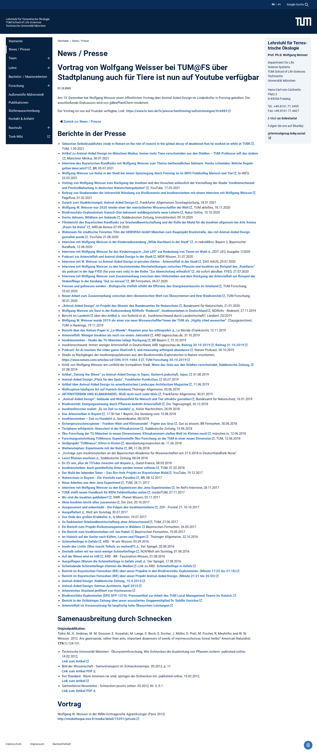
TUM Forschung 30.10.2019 (166, 360)
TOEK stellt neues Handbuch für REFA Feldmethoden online (104, 492)
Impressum (37, 744)
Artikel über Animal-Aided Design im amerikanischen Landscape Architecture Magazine (125, 384)
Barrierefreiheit (62, 744)
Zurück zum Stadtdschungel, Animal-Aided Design (98, 203)
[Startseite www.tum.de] (303, 21)
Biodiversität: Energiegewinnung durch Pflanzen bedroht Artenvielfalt (111, 404)
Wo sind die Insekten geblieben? (85, 497)
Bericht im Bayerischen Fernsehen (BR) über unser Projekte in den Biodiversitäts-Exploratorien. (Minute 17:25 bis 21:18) (149, 571)
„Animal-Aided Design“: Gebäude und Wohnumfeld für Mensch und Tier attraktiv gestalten (126, 399)
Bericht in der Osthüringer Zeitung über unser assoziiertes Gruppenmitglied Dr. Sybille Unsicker (130, 601)
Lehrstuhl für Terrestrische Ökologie (28, 19)
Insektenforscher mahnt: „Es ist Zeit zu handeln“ (96, 409)
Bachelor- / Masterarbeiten (28, 77)
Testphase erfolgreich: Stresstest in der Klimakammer (101, 429)
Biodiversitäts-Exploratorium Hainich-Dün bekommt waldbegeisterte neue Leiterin (121, 212)
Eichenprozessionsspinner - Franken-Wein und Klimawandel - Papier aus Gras (118, 424)
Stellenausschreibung (24, 111)
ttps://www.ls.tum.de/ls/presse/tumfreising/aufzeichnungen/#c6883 (177, 111)
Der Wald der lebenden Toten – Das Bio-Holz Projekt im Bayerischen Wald (115, 473)
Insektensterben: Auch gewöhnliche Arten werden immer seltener (108, 468)
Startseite (16, 41)
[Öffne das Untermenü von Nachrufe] (48, 127)
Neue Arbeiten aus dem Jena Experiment (91, 483)
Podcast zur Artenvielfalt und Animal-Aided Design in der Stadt (107, 257)
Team (13, 58)
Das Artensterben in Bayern (81, 414)
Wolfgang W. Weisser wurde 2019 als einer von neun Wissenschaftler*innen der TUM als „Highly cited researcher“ (144, 320)
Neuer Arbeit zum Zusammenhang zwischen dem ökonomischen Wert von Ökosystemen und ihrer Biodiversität (141, 296)
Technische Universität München (26, 25)
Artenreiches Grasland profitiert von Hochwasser (97, 591)
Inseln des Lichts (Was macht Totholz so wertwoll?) (98, 546)
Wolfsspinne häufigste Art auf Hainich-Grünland (96, 389)
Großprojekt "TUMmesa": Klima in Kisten (91, 443)
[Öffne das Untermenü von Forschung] (48, 85)
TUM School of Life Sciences (23, 22)
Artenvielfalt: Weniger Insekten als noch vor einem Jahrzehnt (105, 335)
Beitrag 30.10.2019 (196, 345)
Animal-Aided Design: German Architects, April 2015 (100, 586)
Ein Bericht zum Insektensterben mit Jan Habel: (96, 532)
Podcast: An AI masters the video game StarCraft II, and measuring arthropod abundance (125, 350)
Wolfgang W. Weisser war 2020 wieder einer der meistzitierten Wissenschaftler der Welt (125, 207)
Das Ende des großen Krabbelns (85, 517)
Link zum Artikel (73, 661)
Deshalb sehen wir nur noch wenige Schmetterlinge (98, 551)
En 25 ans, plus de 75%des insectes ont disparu (96, 463)
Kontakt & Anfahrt (21, 119)
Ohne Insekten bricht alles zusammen (89, 502)
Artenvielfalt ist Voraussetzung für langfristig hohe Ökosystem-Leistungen (115, 605)
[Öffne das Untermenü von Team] (48, 58)
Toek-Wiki (16, 137)
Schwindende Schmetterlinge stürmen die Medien (97, 566)
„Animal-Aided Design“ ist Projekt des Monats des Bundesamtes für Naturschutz (120, 306)
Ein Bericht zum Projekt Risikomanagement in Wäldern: (101, 527)
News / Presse (82, 121)
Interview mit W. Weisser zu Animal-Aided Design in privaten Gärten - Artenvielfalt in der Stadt (130, 262)
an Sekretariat (287, 118)
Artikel (112, 316)
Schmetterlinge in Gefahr (80, 541)
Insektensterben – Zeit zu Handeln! (87, 419)
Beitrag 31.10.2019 (229, 345)
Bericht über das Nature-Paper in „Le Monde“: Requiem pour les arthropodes (116, 330)
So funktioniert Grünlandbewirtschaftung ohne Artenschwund (105, 522)
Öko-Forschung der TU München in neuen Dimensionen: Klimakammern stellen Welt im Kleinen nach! (134, 434)
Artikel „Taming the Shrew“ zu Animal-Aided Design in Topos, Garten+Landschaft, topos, (125, 374)
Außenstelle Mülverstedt (26, 95)
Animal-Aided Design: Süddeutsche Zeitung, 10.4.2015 (102, 581)
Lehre (13, 68)
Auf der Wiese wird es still (80, 556)
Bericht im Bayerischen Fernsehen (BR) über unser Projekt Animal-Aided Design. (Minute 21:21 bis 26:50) (138, 576)
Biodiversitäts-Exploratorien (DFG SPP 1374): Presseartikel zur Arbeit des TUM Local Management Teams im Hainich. (147, 596)
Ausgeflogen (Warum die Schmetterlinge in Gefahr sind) (102, 561)
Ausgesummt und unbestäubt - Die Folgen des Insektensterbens (108, 507)
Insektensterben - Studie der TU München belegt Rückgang (104, 340)
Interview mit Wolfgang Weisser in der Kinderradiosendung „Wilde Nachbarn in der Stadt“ (126, 242)
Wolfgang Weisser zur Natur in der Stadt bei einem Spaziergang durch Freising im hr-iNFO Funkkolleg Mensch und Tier (147, 173)
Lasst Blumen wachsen (78, 458)
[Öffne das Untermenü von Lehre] (48, 67)
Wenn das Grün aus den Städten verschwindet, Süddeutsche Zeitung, (201, 365)
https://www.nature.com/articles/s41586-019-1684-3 (101, 360)
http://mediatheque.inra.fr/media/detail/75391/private (97, 719)
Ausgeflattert (71, 512)
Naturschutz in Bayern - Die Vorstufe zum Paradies (99, 478)
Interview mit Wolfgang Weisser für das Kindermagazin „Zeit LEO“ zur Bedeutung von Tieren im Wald (134, 252)
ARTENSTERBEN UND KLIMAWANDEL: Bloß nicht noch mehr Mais (110, 394)
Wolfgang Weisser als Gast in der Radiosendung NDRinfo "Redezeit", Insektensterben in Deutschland (134, 311)
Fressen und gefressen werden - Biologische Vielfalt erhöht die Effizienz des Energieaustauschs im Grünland (140, 286)
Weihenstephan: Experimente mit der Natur (92, 448)
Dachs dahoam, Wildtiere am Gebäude (89, 217)
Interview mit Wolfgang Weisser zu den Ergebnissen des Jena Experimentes (116, 488)
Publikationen (18, 103)
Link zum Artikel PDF (77, 671)
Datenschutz (13, 744)
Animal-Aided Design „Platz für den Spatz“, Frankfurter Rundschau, (110, 379)
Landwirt (83, 316)
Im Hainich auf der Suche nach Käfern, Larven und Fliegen (103, 537)
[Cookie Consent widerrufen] (308, 745)
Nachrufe (15, 128)
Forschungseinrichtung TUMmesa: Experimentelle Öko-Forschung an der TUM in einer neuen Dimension (136, 438)
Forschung (16, 86)
